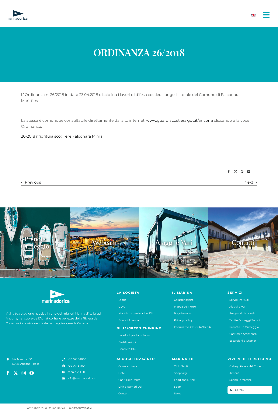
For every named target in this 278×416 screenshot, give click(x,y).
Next (248, 182)
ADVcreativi (84, 407)
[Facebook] (228, 171)
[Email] (248, 171)
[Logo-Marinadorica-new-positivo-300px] (17, 11)
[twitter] (16, 373)
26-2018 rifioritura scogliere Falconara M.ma (62, 136)
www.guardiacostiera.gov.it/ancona (179, 120)
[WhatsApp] (242, 171)
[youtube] (32, 373)
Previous (33, 182)
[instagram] (24, 373)
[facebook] (8, 373)
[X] (235, 171)
